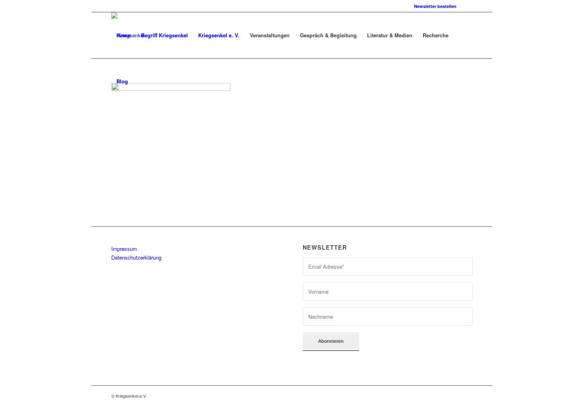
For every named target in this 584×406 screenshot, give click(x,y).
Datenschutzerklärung (136, 257)
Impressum (124, 248)
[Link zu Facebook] (467, 6)
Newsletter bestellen (435, 6)
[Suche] (141, 81)
